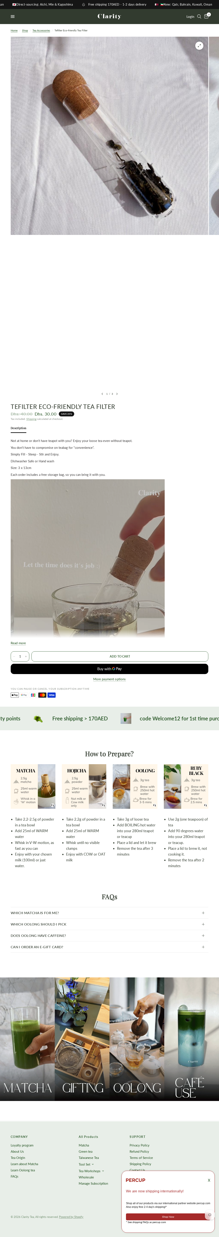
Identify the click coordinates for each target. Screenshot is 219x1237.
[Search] (199, 16)
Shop (25, 30)
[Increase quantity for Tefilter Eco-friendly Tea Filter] (26, 656)
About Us (17, 1151)
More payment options (109, 679)
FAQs (14, 1176)
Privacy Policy (139, 1145)
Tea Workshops (90, 1171)
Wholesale (86, 1177)
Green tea (85, 1151)
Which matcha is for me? (35, 913)
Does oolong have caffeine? (38, 935)
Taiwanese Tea (89, 1158)
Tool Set (84, 1164)
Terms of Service (141, 1158)
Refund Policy (139, 1151)
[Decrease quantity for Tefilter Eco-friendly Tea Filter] (14, 656)
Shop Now (168, 1216)
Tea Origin (18, 1158)
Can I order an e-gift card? (37, 947)
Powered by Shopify (71, 1217)
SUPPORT (137, 1136)
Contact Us (137, 1170)
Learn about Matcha (24, 1164)
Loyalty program (22, 1145)
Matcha (84, 1145)
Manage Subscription (93, 1183)
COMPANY (19, 1136)
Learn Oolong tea (23, 1170)
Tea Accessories (41, 30)
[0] (205, 16)
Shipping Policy (140, 1164)
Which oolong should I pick (38, 924)
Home (14, 30)
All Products (88, 1136)
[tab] (18, 429)
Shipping (31, 418)
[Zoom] (199, 46)
